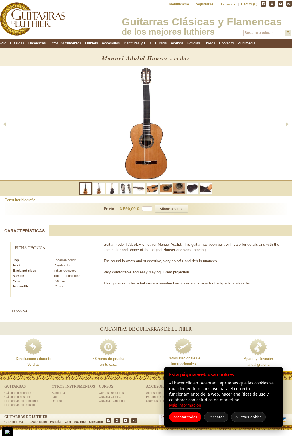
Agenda (177, 43)
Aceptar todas (185, 416)
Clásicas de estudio (17, 396)
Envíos (209, 43)
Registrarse (204, 4)
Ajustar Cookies (248, 416)
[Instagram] (289, 4)
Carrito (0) (249, 4)
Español (227, 4)
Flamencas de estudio (19, 404)
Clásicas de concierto (19, 392)
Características (24, 230)
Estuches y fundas (159, 396)
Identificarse (179, 4)
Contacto (96, 421)
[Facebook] (263, 4)
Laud (55, 396)
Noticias (193, 43)
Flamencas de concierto (21, 400)
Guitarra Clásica (110, 396)
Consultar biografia (20, 200)
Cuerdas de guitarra (160, 400)
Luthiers (91, 43)
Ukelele (57, 400)
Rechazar (216, 416)
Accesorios (154, 392)
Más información (185, 405)
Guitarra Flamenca (112, 400)
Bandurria (58, 392)
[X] (272, 4)
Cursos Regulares (111, 392)
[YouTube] (280, 4)
